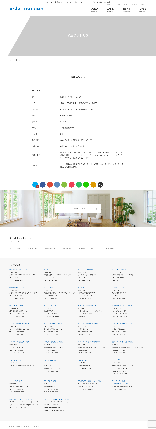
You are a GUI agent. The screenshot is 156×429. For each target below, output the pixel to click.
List (38, 186)
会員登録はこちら (78, 208)
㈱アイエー (47, 269)
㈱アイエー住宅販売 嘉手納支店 (122, 342)
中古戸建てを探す (33, 248)
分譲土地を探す (110, 9)
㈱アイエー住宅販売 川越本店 (88, 324)
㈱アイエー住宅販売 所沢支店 (19, 342)
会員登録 (109, 4)
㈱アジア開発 (48, 287)
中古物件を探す (94, 9)
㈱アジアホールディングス (18, 269)
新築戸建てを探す (15, 248)
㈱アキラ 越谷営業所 (16, 305)
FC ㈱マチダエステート (17, 381)
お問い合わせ (144, 4)
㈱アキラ (81, 287)
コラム (125, 4)
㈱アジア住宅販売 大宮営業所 (19, 324)
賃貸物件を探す (126, 9)
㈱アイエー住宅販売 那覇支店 (53, 342)
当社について (117, 4)
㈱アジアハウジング (50, 305)
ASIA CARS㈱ (82, 360)
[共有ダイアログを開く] (100, 185)
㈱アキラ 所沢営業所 (119, 287)
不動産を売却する (143, 9)
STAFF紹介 (134, 4)
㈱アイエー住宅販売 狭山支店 (122, 324)
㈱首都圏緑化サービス (16, 287)
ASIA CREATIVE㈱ (50, 360)
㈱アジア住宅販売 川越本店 (87, 305)
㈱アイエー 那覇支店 (119, 269)
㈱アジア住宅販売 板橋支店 (53, 324)
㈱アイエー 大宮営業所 (85, 269)
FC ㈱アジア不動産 (50, 381)
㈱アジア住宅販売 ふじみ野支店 (122, 305)
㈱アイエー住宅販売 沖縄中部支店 (89, 342)
